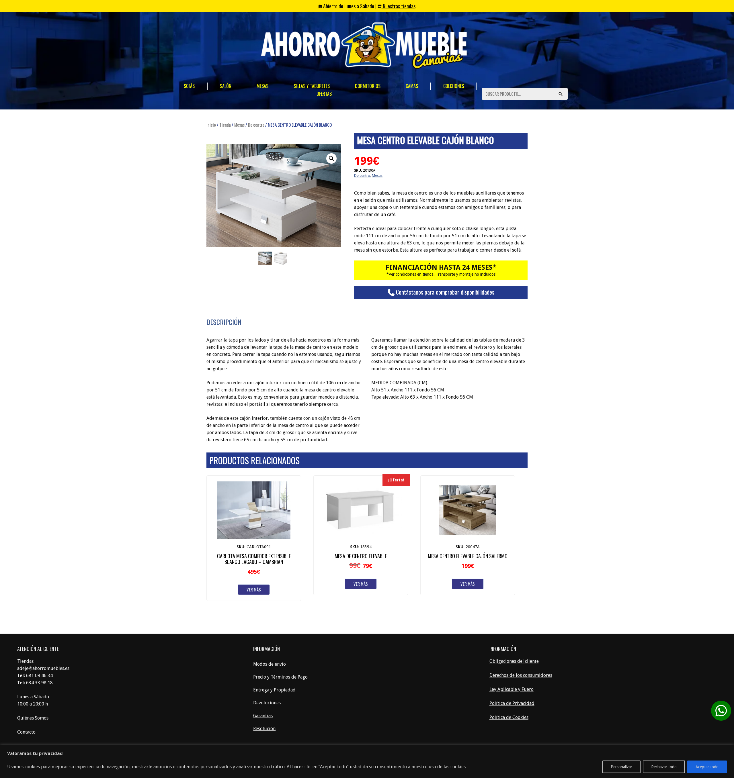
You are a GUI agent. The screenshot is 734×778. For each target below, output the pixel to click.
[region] (367, 761)
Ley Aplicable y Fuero (511, 689)
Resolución (264, 728)
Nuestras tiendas (398, 6)
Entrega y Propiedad (274, 690)
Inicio (211, 124)
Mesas (262, 86)
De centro (256, 124)
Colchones (453, 86)
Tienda (225, 124)
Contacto (26, 732)
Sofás (189, 86)
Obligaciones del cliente (514, 661)
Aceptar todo (707, 767)
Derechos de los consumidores (520, 675)
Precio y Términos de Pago (280, 677)
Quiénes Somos (32, 718)
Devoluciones (267, 703)
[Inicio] (364, 46)
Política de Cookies (508, 717)
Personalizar (621, 767)
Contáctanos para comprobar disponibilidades (444, 292)
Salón (225, 86)
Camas (412, 86)
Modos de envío (269, 664)
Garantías (263, 715)
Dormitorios (367, 86)
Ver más (254, 589)
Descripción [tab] (223, 322)
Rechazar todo (664, 767)
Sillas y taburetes (312, 86)
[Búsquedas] (560, 93)
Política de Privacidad (511, 703)
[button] (331, 158)
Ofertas (324, 93)
